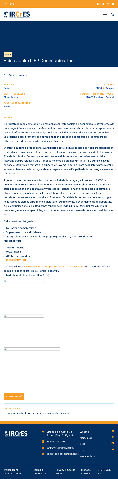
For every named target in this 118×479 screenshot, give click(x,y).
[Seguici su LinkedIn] (108, 4)
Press (83, 450)
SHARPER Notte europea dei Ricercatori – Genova (53, 266)
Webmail (85, 431)
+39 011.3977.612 (57, 441)
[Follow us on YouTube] (113, 4)
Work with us (87, 456)
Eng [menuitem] (12, 4)
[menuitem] (5, 4)
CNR (82, 444)
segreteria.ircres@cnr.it (60, 447)
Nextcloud (86, 438)
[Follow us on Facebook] (98, 4)
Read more (12, 396)
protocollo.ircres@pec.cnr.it (63, 453)
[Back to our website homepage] (17, 14)
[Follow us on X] (103, 4)
